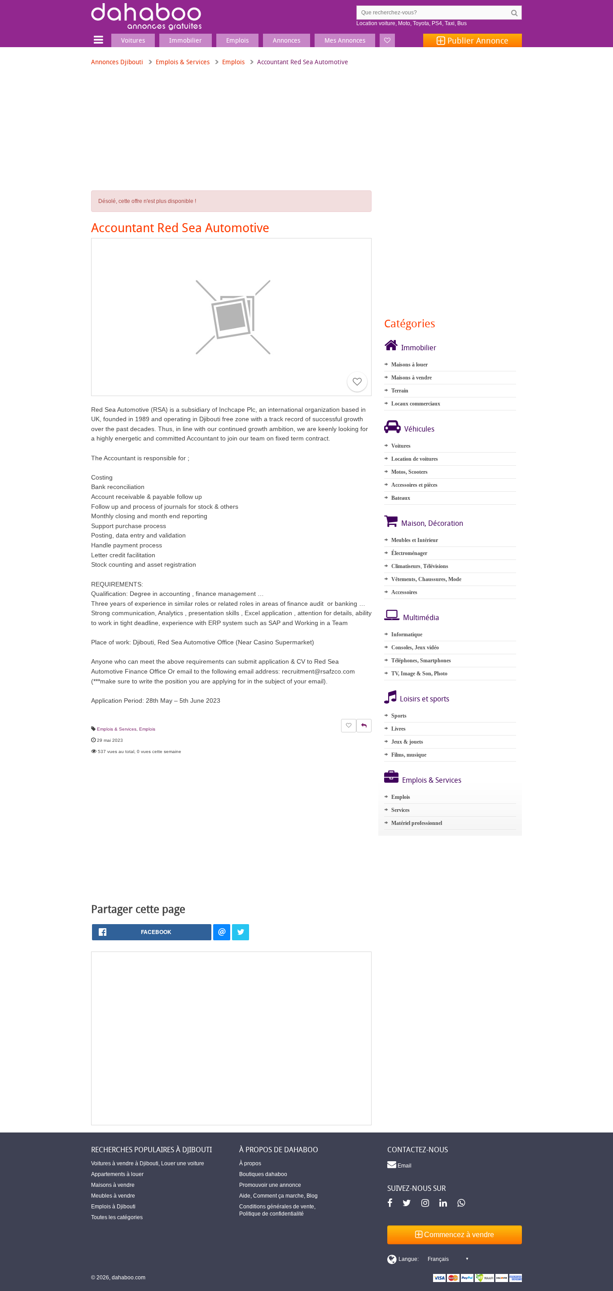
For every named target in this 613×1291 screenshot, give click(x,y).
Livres (398, 729)
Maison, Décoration (432, 523)
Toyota (421, 23)
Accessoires (404, 592)
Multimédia (421, 617)
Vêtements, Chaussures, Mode (426, 579)
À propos (250, 1163)
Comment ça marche (278, 1196)
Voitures (401, 446)
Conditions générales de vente (276, 1206)
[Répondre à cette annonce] (364, 725)
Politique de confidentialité (271, 1214)
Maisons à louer (409, 364)
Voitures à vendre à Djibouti (124, 1163)
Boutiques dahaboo (263, 1174)
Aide (244, 1196)
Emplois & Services (183, 61)
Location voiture (375, 23)
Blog (312, 1196)
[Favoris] (387, 40)
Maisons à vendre (411, 378)
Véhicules (419, 429)
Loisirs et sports (424, 699)
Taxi (450, 23)
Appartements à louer (117, 1174)
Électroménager (409, 553)
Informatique (406, 634)
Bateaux (400, 498)
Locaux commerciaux (415, 404)
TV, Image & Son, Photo (419, 673)
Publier (476, 40)
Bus (462, 23)
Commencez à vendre (458, 1234)
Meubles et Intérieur (414, 540)
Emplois (233, 61)
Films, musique (408, 755)
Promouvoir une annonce (270, 1185)
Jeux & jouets (407, 742)
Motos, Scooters (409, 472)
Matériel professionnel (416, 823)
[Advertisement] (231, 1038)
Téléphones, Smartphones (421, 660)
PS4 (437, 23)
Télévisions (435, 566)
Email (404, 1166)
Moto (404, 23)
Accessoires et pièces (414, 485)
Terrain (399, 391)
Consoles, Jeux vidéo (415, 647)
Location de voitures (414, 459)
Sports (399, 716)
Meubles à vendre (113, 1196)
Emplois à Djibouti (113, 1206)
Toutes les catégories (117, 1217)
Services (400, 810)
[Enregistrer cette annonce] (357, 382)
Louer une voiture (182, 1163)
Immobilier (418, 347)
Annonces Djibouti (117, 61)
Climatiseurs (405, 566)
